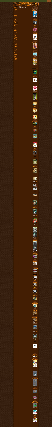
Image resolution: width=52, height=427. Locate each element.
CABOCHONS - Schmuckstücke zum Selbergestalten (15, 20)
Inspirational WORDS (16, 24)
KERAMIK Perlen (15, 36)
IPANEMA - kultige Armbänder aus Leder (15, 35)
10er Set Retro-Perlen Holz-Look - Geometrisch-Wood (35, 108)
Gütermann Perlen (15, 32)
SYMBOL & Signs (15, 52)
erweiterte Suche (36, 8)
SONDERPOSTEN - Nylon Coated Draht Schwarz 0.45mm (35, 289)
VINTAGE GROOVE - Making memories (15, 57)
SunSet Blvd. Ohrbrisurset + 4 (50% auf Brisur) (35, 351)
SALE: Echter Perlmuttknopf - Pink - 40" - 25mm (35, 254)
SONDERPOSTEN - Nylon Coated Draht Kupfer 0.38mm (35, 282)
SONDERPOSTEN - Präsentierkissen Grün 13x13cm (35, 296)
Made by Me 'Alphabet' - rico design (16, 38)
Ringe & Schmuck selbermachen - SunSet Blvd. (15, 47)
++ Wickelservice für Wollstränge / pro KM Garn (35, 77)
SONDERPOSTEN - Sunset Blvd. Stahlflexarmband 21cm (34, 317)
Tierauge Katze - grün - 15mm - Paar (35, 402)
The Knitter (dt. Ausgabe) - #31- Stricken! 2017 (35, 58)
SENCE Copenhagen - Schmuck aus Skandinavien (16, 60)
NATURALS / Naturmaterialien (15, 40)
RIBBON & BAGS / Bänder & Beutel (15, 45)
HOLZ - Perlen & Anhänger (15, 34)
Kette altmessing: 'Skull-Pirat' (35, 167)
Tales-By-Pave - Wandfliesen (15, 53)
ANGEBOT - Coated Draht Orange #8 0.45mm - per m (35, 121)
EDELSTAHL (15, 29)
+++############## (15, 8)
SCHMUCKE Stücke (15, 49)
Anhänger (15, 22)
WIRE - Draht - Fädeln (16, 58)
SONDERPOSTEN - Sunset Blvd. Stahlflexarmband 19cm (34, 310)
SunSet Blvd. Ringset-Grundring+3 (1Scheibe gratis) (35, 359)
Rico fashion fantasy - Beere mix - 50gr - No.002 (35, 27)
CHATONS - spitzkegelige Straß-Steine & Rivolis (15, 25)
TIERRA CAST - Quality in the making (15, 54)
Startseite (15, 7)
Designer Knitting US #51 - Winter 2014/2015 (35, 42)
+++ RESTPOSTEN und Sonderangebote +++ (15, 11)
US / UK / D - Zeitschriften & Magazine (15, 56)
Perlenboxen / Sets (15, 43)
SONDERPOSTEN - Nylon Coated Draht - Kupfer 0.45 (35, 275)
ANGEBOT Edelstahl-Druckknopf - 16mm (35, 128)
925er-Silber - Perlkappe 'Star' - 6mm (35, 20)
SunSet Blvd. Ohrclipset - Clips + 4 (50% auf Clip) (35, 355)
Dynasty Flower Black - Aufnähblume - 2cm (35, 150)
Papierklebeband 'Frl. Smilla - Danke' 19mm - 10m (35, 10)
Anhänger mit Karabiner (21, 9)
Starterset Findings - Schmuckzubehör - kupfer (35, 324)
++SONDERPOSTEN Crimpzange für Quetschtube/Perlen (35, 92)
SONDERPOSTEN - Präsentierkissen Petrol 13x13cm (35, 303)
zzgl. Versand (36, 40)
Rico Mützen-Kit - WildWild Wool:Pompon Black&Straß (35, 240)
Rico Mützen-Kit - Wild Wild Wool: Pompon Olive (34, 208)
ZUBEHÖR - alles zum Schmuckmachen (16, 59)
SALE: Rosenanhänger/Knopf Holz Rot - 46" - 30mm (35, 268)
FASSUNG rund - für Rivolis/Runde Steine (15, 30)
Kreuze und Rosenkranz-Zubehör (15, 37)
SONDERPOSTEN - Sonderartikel (15, 51)
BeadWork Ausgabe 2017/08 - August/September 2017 (35, 33)
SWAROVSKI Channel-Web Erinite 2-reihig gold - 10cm (35, 378)
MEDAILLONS (20, 10)
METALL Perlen (15, 39)
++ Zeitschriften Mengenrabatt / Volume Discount (35, 85)
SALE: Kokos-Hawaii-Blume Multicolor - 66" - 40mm (35, 261)
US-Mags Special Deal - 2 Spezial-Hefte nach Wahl (35, 417)
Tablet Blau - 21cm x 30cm (35, 389)
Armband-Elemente (15, 16)
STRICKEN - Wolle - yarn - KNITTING (15, 9)
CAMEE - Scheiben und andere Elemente (15, 21)
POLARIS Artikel (15, 44)
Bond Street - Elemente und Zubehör (16, 17)
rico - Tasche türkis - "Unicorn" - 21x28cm (34, 51)
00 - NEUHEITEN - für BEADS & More (16, 12)
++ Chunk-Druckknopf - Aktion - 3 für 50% (35, 69)
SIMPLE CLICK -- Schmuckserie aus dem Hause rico (15, 50)
